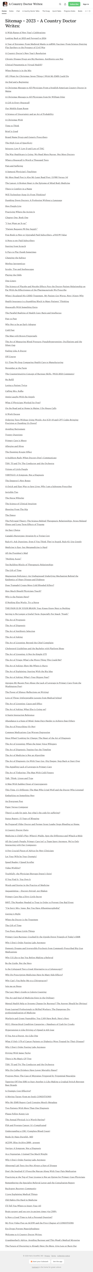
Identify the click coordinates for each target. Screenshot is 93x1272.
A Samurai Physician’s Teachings (21, 171)
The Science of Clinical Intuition (21, 503)
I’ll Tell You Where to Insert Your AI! (23, 1205)
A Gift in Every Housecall (17, 102)
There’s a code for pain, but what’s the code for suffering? (32, 812)
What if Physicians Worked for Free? (23, 402)
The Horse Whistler (14, 498)
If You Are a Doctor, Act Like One (21, 1035)
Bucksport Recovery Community (20, 1188)
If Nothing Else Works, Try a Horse (22, 602)
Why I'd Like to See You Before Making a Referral (29, 957)
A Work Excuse (12, 414)
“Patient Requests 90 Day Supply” (21, 229)
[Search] (60, 4)
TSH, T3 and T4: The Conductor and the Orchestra (29, 463)
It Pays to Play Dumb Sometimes (20, 252)
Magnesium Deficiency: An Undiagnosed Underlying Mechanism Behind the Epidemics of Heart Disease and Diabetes (41, 577)
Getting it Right (13, 914)
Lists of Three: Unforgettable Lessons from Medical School (33, 698)
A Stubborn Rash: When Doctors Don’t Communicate (30, 457)
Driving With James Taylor (18, 1053)
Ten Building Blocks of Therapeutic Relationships (29, 564)
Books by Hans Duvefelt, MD (19, 1137)
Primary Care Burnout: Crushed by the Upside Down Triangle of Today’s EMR (42, 937)
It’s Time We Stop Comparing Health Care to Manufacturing (34, 362)
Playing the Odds (13, 275)
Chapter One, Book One (16, 217)
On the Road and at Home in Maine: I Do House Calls (30, 408)
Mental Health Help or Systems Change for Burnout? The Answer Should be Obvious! (46, 1003)
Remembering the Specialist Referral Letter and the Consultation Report (40, 1182)
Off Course (10, 356)
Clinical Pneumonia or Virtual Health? (23, 64)
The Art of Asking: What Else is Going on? (25, 709)
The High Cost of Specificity (18, 143)
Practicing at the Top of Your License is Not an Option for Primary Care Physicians (45, 1177)
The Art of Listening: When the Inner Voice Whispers (31, 744)
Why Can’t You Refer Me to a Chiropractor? (26, 980)
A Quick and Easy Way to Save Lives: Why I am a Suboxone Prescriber (38, 486)
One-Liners (10, 281)
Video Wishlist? (13, 868)
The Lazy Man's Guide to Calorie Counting (25, 992)
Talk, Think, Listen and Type (19, 778)
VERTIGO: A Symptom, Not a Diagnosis (24, 475)
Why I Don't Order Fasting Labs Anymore (25, 942)
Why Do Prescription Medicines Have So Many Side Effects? (34, 975)
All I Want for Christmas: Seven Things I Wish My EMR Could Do (37, 76)
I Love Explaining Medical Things (21, 1194)
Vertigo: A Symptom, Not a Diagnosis (23, 1148)
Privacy (47, 1256)
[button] (4, 11)
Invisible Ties (11, 492)
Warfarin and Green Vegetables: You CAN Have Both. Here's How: (37, 1018)
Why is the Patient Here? (17, 597)
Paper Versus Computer (16, 807)
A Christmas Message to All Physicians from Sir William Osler (35, 97)
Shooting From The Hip (16, 509)
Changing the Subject (15, 257)
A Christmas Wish (14, 120)
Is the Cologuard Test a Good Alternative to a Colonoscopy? (33, 969)
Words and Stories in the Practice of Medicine (27, 885)
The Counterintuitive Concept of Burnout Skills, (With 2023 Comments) (39, 374)
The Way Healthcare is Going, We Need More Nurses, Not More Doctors (40, 154)
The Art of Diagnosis (15, 625)
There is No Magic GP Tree (18, 1058)
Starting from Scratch (15, 246)
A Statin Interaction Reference (19, 715)
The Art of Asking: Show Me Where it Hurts (26, 665)
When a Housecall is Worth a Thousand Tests (27, 160)
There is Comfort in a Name (18, 189)
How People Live (13, 206)
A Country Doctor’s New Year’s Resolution (25, 53)
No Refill (9, 379)
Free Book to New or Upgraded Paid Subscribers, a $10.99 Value (36, 235)
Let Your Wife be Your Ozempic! (21, 856)
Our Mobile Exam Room (16, 108)
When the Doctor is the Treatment (21, 919)
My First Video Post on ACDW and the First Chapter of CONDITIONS (39, 1223)
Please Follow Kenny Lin (17, 1114)
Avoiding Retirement (15, 429)
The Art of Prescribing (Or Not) (20, 726)
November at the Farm (16, 368)
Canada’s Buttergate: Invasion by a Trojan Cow (27, 536)
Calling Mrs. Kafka (14, 391)
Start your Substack (40, 1261)
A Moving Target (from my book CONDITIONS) (28, 1096)
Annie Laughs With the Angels (20, 397)
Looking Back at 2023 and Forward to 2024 (25, 38)
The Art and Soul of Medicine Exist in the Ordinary (29, 998)
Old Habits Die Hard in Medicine (21, 1200)
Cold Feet (10, 330)
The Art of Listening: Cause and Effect (23, 703)
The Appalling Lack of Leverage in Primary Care (28, 767)
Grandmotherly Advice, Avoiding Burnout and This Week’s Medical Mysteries (42, 1240)
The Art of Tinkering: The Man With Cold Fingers (29, 772)
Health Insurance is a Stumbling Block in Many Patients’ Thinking (37, 301)
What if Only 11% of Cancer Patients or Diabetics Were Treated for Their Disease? (44, 1041)
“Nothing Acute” (13, 559)
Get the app (57, 1261)
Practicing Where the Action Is (20, 212)
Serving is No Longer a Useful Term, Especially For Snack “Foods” (37, 614)
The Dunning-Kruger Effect (18, 452)
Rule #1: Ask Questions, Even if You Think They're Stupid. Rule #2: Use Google (43, 541)
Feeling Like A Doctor (16, 351)
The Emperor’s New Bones (18, 480)
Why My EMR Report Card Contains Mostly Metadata (31, 1102)
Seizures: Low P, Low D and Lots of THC (24, 148)
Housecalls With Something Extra (21, 307)
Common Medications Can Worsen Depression (27, 732)
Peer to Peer (11, 318)
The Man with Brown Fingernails (21, 336)
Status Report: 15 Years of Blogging (22, 818)
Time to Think (12, 125)
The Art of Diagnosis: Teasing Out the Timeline (28, 749)
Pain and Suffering (14, 166)
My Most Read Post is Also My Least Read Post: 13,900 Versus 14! (36, 177)
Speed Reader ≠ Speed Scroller (19, 862)
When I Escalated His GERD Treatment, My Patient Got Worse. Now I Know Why (44, 295)
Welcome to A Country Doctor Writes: (23, 1234)
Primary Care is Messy (16, 440)
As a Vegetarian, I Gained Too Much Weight (26, 1154)
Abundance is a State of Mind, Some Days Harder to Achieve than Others (40, 721)
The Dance (10, 515)
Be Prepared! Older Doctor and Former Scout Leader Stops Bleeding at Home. (42, 824)
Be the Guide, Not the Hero (18, 963)
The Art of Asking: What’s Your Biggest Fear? (27, 677)
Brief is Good (11, 131)
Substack (35, 1267)
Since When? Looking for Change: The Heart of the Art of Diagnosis (38, 738)
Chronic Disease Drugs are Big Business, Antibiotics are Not (34, 59)
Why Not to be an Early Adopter (20, 324)
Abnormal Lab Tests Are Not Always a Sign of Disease (31, 1165)
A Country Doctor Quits (16, 830)
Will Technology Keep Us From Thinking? (25, 194)
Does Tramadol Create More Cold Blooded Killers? (29, 585)
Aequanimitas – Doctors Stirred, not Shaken (26, 891)
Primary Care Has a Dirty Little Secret (23, 896)
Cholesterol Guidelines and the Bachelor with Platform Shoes (34, 648)
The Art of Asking (14, 637)
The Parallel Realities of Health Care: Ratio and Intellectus (33, 313)
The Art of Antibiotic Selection (20, 631)
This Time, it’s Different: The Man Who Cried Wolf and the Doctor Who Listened (44, 790)
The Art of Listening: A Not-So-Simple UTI (26, 654)
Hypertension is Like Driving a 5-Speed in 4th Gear (29, 1030)
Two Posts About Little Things (20, 931)
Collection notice (63, 1256)
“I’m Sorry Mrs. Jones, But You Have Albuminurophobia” (32, 908)
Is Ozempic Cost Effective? (18, 1091)
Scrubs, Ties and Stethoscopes (19, 269)
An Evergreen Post (14, 801)
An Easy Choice (12, 530)
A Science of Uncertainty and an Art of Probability (29, 114)
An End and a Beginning (17, 82)
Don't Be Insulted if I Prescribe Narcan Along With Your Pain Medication (40, 1171)
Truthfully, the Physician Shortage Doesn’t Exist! (28, 873)
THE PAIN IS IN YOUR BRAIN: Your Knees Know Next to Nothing (37, 608)
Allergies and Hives (14, 446)
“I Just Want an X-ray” (16, 223)
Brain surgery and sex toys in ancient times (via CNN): (31, 1211)
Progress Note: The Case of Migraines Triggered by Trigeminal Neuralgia (40, 1076)
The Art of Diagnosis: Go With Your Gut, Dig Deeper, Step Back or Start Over (42, 761)
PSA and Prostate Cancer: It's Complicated (25, 1125)
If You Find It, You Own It (18, 879)
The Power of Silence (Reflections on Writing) (27, 692)
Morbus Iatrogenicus (15, 263)
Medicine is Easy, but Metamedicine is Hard (26, 547)
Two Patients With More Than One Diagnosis (27, 1108)
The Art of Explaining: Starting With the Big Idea (29, 671)
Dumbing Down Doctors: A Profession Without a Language (33, 200)
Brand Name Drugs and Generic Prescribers (26, 137)
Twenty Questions (14, 434)
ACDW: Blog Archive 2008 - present (22, 1142)
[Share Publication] (65, 4)
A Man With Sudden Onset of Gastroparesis (26, 784)
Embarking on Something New (19, 795)
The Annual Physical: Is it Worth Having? (25, 1119)
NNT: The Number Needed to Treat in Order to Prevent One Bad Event (39, 902)
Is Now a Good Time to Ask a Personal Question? (28, 1217)
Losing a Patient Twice (16, 385)
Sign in (86, 4)
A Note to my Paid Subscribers (20, 240)
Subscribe (74, 4)
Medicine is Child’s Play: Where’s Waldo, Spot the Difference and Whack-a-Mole (43, 835)
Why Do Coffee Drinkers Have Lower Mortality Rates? (31, 1070)
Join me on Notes (13, 986)
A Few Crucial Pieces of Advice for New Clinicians (29, 850)
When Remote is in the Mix (18, 70)
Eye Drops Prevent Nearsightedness (22, 1228)
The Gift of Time (13, 570)
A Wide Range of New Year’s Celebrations (25, 32)
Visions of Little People (16, 469)
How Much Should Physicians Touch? (23, 591)
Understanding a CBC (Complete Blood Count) (27, 1131)
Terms (53, 1256)
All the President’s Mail (16, 553)
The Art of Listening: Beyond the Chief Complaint (29, 642)
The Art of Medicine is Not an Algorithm (25, 755)
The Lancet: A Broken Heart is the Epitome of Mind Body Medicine (37, 183)
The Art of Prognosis (15, 620)
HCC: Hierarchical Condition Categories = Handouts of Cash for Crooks (40, 1024)
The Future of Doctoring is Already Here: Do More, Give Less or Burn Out (41, 1246)
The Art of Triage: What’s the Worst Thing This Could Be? (33, 660)
